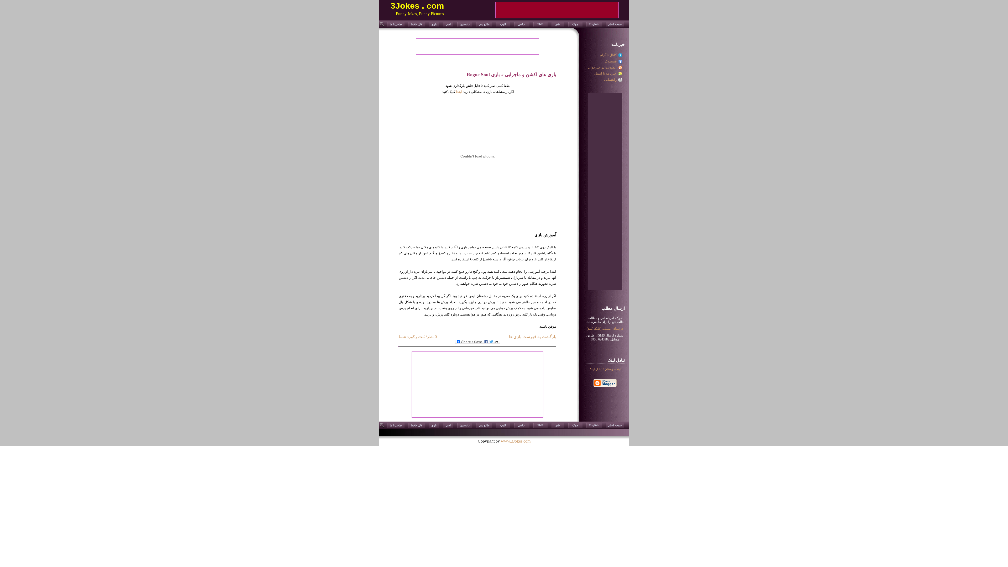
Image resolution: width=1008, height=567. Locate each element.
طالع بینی (484, 24)
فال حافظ (416, 24)
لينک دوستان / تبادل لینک (605, 369)
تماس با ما (396, 24)
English (594, 24)
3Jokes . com (417, 5)
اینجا (459, 92)
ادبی (448, 24)
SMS (540, 24)
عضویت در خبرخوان (603, 67)
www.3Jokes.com (516, 441)
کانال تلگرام (609, 55)
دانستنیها (464, 24)
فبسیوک (611, 61)
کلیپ (503, 24)
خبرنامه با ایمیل (606, 73)
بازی (433, 24)
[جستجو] (382, 26)
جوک (575, 24)
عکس (522, 24)
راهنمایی (611, 80)
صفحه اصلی (614, 24)
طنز (558, 24)
